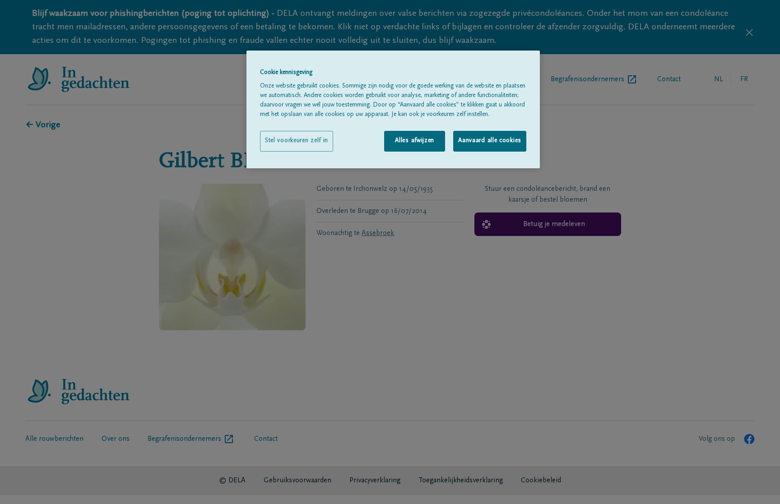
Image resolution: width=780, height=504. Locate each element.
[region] (393, 109)
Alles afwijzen (414, 141)
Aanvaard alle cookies (489, 141)
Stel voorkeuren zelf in (296, 141)
